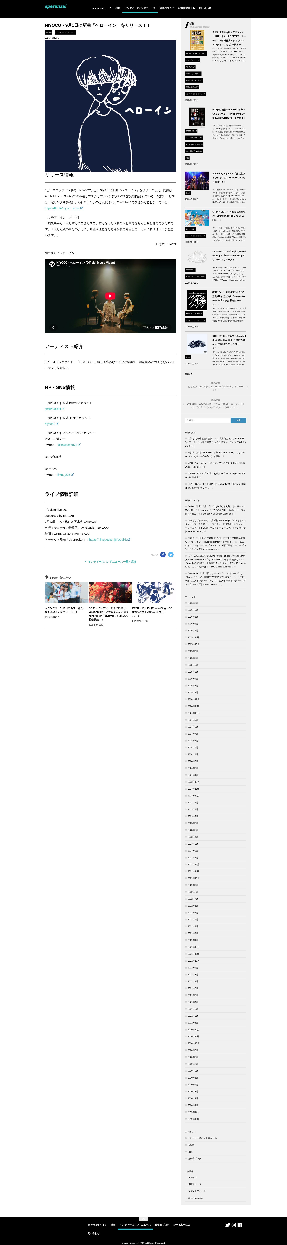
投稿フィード (194, 1184)
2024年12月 (193, 699)
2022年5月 (193, 912)
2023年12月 (193, 782)
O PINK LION (190, 229)
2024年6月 (193, 740)
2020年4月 (193, 1084)
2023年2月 (193, 850)
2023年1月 (193, 857)
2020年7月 (193, 1064)
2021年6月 (193, 988)
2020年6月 (193, 1071)
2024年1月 (193, 775)
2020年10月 (193, 1043)
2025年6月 (193, 665)
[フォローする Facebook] (239, 1225)
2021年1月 (193, 1022)
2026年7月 (193, 603)
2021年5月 (193, 995)
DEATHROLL (190, 270)
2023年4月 (193, 837)
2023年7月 (193, 816)
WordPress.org (195, 1198)
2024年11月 (193, 706)
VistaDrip (190, 144)
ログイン (192, 1177)
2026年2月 (193, 630)
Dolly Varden (191, 137)
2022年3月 (193, 926)
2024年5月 (193, 747)
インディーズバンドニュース (140, 8)
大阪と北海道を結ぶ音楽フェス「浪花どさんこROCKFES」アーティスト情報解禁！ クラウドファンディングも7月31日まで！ (215, 442)
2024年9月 (193, 720)
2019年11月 (193, 1119)
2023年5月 (193, 830)
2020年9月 (193, 1050)
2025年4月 (193, 678)
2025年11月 (193, 637)
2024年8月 (193, 727)
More (187, 374)
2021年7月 (193, 981)
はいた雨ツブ (190, 151)
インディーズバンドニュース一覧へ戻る (111, 561)
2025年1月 (193, 692)
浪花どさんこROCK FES (194, 80)
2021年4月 (193, 1002)
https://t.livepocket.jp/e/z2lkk (108, 539)
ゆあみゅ (199, 151)
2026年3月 (193, 623)
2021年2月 (193, 1016)
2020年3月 (193, 1091)
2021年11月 (193, 954)
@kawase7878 (67, 444)
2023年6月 (193, 823)
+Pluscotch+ (191, 53)
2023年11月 (193, 788)
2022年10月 (193, 878)
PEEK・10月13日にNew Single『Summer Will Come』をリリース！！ (152, 612)
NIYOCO (49, 32)
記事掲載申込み (186, 8)
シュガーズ (202, 53)
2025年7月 (193, 658)
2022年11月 (193, 871)
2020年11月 (193, 1036)
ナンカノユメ (190, 67)
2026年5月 (193, 616)
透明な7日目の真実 (192, 87)
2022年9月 (193, 885)
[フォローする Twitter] (227, 1225)
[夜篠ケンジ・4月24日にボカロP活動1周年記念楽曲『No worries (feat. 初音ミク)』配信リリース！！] (197, 309)
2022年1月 (193, 940)
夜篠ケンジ (189, 313)
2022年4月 (193, 919)
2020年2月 (193, 1098)
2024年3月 (193, 761)
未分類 (188, 193)
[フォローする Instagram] (233, 1225)
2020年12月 (193, 1029)
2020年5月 (193, 1077)
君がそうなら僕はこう (193, 73)
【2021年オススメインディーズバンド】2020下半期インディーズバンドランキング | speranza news (215, 528)
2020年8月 (193, 1057)
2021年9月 (193, 967)
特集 (118, 8)
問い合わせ (205, 8)
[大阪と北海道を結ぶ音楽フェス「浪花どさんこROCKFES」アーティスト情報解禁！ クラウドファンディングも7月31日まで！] (197, 49)
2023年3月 (193, 844)
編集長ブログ (167, 8)
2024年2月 (193, 768)
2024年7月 (193, 733)
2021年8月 (193, 974)
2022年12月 (193, 864)
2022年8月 (193, 892)
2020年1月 (193, 1105)
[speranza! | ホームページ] (56, 8)
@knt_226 (63, 474)
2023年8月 (193, 809)
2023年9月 (193, 802)
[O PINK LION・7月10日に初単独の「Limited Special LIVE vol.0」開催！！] (197, 225)
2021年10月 (193, 960)
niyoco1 (50, 424)
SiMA (201, 137)
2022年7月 (193, 899)
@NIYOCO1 (53, 409)
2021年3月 (193, 1009)
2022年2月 (193, 933)
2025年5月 (193, 672)
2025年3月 (193, 685)
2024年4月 (193, 754)
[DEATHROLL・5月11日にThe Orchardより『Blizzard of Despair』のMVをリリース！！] (197, 266)
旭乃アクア (198, 313)
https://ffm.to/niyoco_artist (62, 208)
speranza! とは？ (101, 8)
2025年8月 (193, 651)
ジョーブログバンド (192, 60)
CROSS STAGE (191, 131)
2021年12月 (193, 947)
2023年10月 (193, 795)
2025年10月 (193, 644)
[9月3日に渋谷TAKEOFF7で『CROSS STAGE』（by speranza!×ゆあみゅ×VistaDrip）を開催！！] (197, 127)
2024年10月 (193, 713)
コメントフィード (197, 1191)
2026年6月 (193, 610)
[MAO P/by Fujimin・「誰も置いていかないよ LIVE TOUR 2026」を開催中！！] (197, 189)
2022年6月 (193, 905)
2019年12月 (193, 1112)
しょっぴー (199, 144)
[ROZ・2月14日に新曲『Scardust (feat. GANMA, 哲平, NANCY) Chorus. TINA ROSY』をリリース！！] (197, 353)
